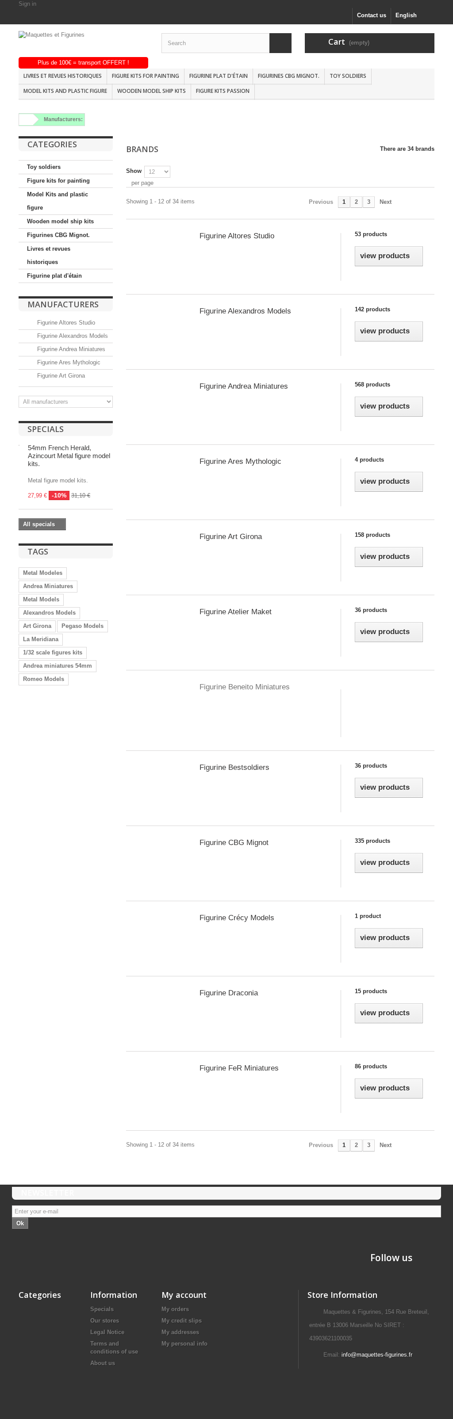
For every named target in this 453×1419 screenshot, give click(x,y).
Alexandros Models (49, 612)
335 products (372, 841)
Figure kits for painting (145, 76)
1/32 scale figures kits (52, 652)
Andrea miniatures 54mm (57, 665)
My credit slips (181, 1320)
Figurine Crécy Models (237, 918)
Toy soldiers (348, 76)
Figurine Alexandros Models (71, 336)
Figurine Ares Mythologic (67, 362)
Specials (45, 429)
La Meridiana (40, 639)
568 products (372, 384)
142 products (372, 309)
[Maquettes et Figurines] (83, 44)
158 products (372, 535)
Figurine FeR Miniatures (239, 1068)
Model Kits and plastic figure (65, 91)
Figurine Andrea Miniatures (70, 349)
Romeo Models (43, 679)
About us (102, 1363)
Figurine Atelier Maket (236, 612)
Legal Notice (107, 1332)
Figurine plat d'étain (218, 76)
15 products (371, 991)
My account (184, 1294)
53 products (371, 234)
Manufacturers (63, 304)
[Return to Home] (24, 119)
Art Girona (37, 626)
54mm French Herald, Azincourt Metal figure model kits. (69, 455)
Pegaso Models (82, 626)
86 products (371, 1066)
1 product (368, 916)
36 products (371, 610)
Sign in (27, 3)
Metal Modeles (42, 573)
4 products (369, 459)
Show (134, 171)
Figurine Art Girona (60, 375)
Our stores (104, 1320)
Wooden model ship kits (151, 91)
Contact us (371, 15)
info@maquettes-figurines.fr (377, 1354)
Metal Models (41, 599)
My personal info (184, 1343)
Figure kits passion (223, 91)
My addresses (180, 1332)
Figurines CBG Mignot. (288, 76)
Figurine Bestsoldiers (234, 767)
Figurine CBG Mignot (234, 842)
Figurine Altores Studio (65, 322)
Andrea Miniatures (48, 586)
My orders (175, 1309)
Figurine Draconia (229, 993)
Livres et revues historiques (62, 76)
